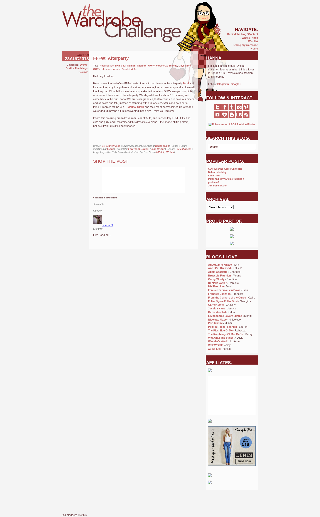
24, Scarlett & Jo (111, 146)
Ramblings (81, 68)
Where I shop (249, 37)
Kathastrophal (217, 312)
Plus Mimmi (215, 323)
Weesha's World (218, 341)
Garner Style (216, 304)
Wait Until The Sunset (221, 337)
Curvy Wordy (216, 279)
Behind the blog (217, 172)
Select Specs (184, 149)
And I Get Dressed (219, 268)
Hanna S (108, 225)
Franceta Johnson (219, 293)
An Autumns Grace (220, 264)
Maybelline (185, 65)
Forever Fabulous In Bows (224, 290)
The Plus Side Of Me (220, 330)
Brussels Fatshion (219, 275)
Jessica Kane (216, 308)
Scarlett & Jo (129, 69)
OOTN (96, 69)
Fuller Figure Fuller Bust (223, 301)
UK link (160, 152)
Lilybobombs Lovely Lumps (225, 315)
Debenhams (162, 146)
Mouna (132, 107)
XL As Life (214, 348)
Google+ (236, 84)
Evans (118, 65)
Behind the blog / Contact (242, 34)
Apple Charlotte (217, 271)
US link (170, 152)
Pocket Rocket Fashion (222, 326)
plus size (107, 69)
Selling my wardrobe (244, 45)
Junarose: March (217, 185)
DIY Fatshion (216, 286)
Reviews (83, 72)
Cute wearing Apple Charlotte (225, 168)
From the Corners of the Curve (227, 297)
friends (173, 65)
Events (84, 64)
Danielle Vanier (217, 283)
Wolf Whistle (215, 345)
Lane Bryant (158, 149)
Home (253, 48)
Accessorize (107, 65)
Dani (186, 83)
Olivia (140, 107)
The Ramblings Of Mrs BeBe (225, 334)
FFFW (151, 65)
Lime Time (214, 175)
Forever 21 (162, 65)
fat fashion (129, 65)
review (117, 69)
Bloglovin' (223, 84)
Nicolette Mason (218, 319)
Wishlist (252, 41)
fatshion (142, 65)
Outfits (70, 68)
